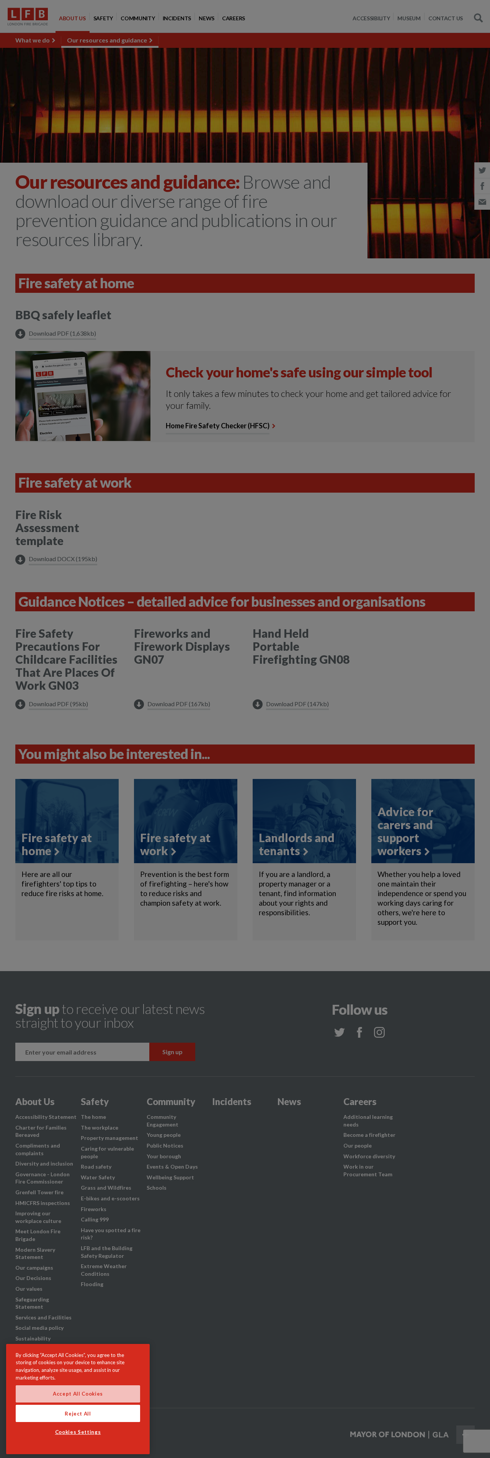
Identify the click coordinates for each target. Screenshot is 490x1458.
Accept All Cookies (78, 1394)
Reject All (78, 1413)
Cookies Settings (78, 1432)
